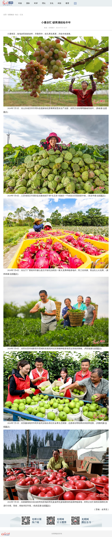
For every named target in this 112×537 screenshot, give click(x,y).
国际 (28, 3)
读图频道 (11, 14)
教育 (67, 3)
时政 (20, 3)
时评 (36, 3)
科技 (59, 3)
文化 (51, 3)
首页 (4, 14)
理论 (44, 3)
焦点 (16, 14)
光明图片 (101, 196)
